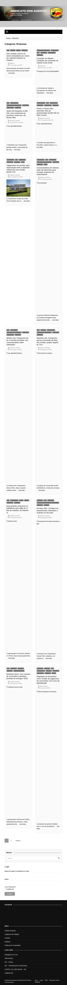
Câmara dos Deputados (43, 50)
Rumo (53, 673)
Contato (7, 938)
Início (36, 980)
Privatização (52, 52)
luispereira (42, 66)
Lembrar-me (10, 889)
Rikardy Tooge (44, 686)
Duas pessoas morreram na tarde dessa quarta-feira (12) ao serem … (18, 70)
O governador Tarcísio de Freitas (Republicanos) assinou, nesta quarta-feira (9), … (17, 822)
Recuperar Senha (54, 980)
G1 (8, 50)
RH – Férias (9, 962)
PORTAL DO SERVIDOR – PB (15, 969)
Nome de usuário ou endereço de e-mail (17, 871)
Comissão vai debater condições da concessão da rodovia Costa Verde (47, 60)
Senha (6, 879)
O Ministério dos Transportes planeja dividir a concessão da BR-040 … (16, 147)
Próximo (18, 840)
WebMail (37, 982)
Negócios (48, 670)
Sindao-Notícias (10, 931)
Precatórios (40, 673)
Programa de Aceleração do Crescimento (48, 502)
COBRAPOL (9, 973)
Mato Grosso (53, 103)
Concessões (55, 50)
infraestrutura (14, 103)
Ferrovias (40, 500)
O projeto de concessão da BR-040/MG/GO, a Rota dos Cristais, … (48, 488)
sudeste (46, 505)
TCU (23, 162)
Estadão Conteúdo (15, 120)
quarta (18, 50)
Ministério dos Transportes (14, 105)
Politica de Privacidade (13, 945)
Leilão (21, 500)
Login (41, 980)
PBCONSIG (9, 958)
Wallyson (12, 63)
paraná (26, 500)
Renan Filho (10, 107)
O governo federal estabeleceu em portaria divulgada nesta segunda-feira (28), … (47, 317)
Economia (40, 668)
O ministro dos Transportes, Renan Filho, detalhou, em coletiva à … (46, 656)
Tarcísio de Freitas (19, 670)
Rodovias (24, 50)
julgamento (22, 159)
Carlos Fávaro (41, 103)
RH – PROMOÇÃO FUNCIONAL (16, 966)
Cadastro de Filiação (12, 934)
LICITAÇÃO (53, 159)
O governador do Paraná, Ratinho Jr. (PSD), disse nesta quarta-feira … (18, 656)
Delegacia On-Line (11, 955)
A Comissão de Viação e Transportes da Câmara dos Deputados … (46, 90)
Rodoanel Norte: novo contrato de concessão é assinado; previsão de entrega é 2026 (18, 676)
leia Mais (11, 73)
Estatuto (7, 942)
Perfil (46, 980)
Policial (13, 50)
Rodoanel (20, 668)
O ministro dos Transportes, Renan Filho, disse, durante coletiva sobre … (16, 488)
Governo (43, 330)
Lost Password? (10, 887)
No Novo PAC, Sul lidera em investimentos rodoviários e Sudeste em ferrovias (47, 510)
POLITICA (43, 52)
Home (8, 38)
